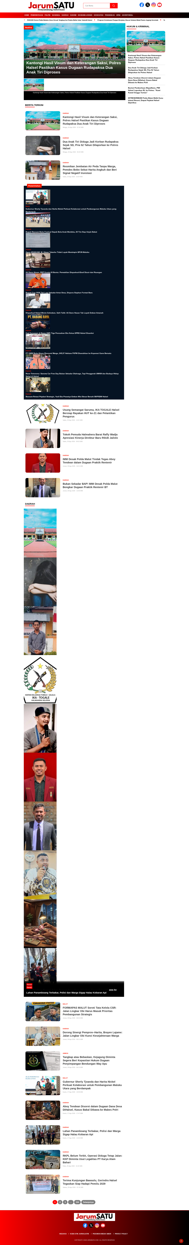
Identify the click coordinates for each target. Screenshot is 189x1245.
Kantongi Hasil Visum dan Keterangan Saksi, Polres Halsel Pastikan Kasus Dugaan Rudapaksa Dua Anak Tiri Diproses (73, 67)
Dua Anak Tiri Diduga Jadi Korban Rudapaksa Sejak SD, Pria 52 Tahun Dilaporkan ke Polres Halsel (143, 70)
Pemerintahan (37, 15)
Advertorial (127, 15)
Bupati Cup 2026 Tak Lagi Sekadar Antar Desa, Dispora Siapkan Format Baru (59, 293)
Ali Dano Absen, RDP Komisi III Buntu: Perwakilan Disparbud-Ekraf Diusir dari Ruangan (64, 272)
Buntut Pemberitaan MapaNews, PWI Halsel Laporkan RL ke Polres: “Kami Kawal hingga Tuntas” (144, 90)
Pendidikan (110, 15)
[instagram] (154, 6)
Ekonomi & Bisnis (85, 15)
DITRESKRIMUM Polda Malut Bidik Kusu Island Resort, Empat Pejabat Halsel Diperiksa (145, 100)
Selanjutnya (88, 1202)
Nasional (56, 15)
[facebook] (142, 6)
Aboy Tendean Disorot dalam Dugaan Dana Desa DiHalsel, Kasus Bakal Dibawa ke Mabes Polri (144, 80)
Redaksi (62, 1234)
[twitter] (148, 6)
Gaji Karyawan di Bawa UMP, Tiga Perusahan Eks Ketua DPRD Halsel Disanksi (60, 333)
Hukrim (73, 15)
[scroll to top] (181, 1241)
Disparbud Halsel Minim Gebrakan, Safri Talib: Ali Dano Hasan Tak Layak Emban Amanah (64, 313)
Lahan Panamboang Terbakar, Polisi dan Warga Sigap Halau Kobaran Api (66, 992)
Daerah (65, 15)
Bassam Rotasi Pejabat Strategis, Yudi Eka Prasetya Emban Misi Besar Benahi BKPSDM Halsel (67, 397)
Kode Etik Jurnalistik (79, 1234)
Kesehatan (98, 15)
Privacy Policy (121, 1234)
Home (26, 15)
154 (77, 1202)
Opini (118, 15)
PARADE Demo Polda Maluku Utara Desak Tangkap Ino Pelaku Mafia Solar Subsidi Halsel (59, 20)
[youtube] (160, 6)
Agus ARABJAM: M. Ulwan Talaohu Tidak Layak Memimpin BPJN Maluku (57, 252)
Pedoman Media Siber (102, 1234)
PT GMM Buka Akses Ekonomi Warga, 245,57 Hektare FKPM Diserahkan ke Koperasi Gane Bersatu (68, 353)
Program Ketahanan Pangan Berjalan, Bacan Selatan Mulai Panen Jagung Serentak (127, 20)
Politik (48, 15)
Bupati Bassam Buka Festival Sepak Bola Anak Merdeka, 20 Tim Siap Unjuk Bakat (61, 232)
